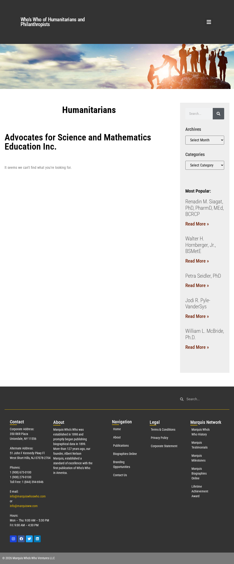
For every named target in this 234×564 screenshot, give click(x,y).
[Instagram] (13, 538)
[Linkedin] (37, 538)
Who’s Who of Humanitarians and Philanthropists (53, 21)
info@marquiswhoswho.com (28, 496)
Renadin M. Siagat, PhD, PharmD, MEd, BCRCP (204, 208)
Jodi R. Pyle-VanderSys (197, 303)
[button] (209, 22)
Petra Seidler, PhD (203, 276)
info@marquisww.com (24, 506)
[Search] (218, 113)
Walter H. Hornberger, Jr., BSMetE (200, 245)
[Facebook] (21, 538)
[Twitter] (29, 538)
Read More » (197, 224)
